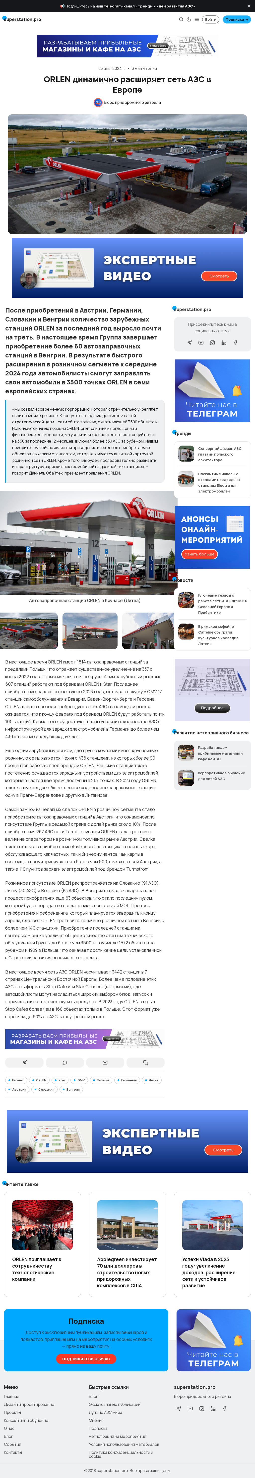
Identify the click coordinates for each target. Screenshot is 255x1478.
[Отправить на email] (105, 1063)
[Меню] (196, 19)
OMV (81, 1080)
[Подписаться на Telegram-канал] (214, 1340)
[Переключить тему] (188, 19)
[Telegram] (189, 342)
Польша (103, 1080)
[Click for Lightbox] (90, 631)
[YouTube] (201, 342)
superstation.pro (112, 1470)
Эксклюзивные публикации (114, 1404)
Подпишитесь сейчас (86, 1358)
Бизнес (18, 1080)
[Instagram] (212, 342)
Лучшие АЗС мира (105, 1412)
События (12, 1444)
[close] (249, 6)
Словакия (46, 1089)
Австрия (19, 1089)
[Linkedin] (224, 342)
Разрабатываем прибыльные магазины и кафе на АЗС (220, 753)
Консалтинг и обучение (26, 1420)
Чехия (153, 1080)
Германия (129, 1080)
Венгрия (73, 1089)
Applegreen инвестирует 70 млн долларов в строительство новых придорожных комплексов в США (127, 1272)
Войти (210, 19)
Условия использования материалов (124, 1444)
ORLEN (41, 1080)
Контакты (13, 1452)
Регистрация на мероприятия (117, 1436)
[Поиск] (181, 19)
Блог (8, 1436)
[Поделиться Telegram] (24, 1063)
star (62, 1080)
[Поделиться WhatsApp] (65, 1063)
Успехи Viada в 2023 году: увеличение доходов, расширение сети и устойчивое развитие (209, 1272)
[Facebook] (235, 342)
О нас (9, 1428)
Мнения (96, 1420)
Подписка (235, 19)
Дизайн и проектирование (29, 1404)
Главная (11, 1396)
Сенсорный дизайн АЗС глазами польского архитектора (220, 454)
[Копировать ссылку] (146, 1063)
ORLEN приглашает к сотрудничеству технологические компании (36, 1269)
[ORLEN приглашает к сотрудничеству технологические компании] (42, 1225)
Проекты (12, 1412)
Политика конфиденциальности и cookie (121, 1454)
